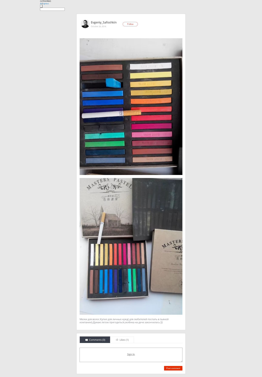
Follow (130, 24)
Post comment (173, 368)
